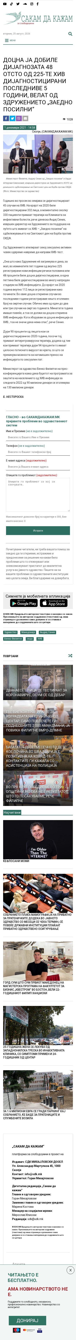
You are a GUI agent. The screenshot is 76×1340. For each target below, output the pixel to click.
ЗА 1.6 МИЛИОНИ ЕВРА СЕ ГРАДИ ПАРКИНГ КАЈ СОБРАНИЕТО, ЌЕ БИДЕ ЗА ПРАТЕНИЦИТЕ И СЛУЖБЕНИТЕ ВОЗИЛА (34, 1115)
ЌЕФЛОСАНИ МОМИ (16, 861)
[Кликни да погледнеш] (38, 682)
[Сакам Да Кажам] (38, 27)
